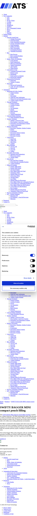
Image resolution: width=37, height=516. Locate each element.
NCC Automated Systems (14, 28)
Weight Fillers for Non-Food (18, 189)
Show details (27, 278)
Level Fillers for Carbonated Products (20, 183)
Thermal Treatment (12, 102)
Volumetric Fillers (15, 172)
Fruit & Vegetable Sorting (17, 43)
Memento (12, 199)
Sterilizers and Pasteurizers (17, 154)
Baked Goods (14, 73)
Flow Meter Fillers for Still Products (20, 185)
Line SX (12, 148)
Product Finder (7, 34)
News (8, 483)
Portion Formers (14, 103)
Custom (12, 143)
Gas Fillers (13, 179)
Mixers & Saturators (15, 63)
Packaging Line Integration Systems (20, 123)
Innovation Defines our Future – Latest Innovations (21, 479)
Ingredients (13, 74)
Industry (5, 36)
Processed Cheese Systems (17, 132)
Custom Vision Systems (16, 100)
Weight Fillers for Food (16, 174)
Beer (8, 53)
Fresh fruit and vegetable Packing (19, 162)
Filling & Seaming (12, 165)
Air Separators (14, 108)
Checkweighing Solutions (14, 116)
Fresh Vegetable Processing (17, 42)
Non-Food (10, 83)
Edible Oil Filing (14, 46)
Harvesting (13, 96)
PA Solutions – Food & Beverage (19, 197)
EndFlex (9, 26)
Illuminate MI (14, 195)
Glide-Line (13, 140)
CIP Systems (13, 66)
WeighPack (10, 25)
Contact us (3, 438)
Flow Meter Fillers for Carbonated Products (22, 182)
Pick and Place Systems (16, 160)
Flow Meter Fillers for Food (17, 171)
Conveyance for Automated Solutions (17, 473)
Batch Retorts (14, 111)
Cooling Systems (15, 105)
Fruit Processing (14, 40)
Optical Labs (13, 88)
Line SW (12, 149)
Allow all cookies (18, 283)
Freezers (12, 112)
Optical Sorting (14, 92)
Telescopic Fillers (15, 175)
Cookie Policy (7, 510)
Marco (8, 29)
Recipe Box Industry (16, 77)
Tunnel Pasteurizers (15, 65)
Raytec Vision (11, 20)
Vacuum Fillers (14, 177)
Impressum (6, 512)
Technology (6, 89)
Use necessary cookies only (18, 288)
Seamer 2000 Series (15, 168)
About (5, 14)
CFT (8, 17)
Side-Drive (13, 142)
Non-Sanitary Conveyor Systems (19, 122)
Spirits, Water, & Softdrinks (14, 59)
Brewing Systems (15, 134)
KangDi (9, 33)
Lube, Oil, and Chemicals (17, 86)
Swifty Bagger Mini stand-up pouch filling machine (16, 414)
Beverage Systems (15, 136)
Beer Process (13, 54)
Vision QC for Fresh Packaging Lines (20, 99)
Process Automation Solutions (15, 192)
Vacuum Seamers (15, 169)
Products (7, 401)
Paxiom (9, 23)
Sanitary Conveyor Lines (17, 120)
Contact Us (6, 202)
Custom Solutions (15, 163)
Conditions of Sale (8, 514)
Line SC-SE (13, 146)
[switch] (32, 260)
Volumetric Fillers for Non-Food (19, 191)
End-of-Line (10, 159)
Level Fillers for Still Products (18, 186)
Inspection (13, 80)
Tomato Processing (15, 39)
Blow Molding (11, 145)
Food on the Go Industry (17, 76)
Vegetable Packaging (16, 51)
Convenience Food (12, 69)
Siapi (8, 31)
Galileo (12, 151)
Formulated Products (16, 49)
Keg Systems (13, 188)
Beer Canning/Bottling (16, 56)
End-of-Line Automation (13, 474)
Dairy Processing (15, 48)
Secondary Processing (13, 152)
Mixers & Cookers (15, 156)
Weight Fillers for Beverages (18, 180)
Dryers (12, 106)
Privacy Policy (7, 507)
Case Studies (10, 482)
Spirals (12, 109)
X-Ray (12, 94)
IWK (8, 19)
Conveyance (10, 137)
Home (1, 401)
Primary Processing (12, 126)
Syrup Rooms (14, 60)
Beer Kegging (14, 57)
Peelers (12, 129)
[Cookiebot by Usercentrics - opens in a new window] (27, 227)
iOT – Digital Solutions (13, 194)
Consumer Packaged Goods (17, 71)
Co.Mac (9, 22)
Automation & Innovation (10, 471)
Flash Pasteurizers (15, 62)
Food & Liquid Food (12, 37)
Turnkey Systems (15, 82)
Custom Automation (15, 125)
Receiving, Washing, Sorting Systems (20, 128)
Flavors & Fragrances (16, 85)
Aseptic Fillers (14, 157)
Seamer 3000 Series (15, 166)
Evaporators (13, 131)
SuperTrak (13, 139)
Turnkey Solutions (12, 119)
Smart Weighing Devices (17, 117)
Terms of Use (7, 509)
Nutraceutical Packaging (13, 79)
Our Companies (7, 16)
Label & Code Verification (17, 97)
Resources (6, 200)
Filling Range (14, 68)
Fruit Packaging (14, 45)
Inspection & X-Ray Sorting (14, 91)
